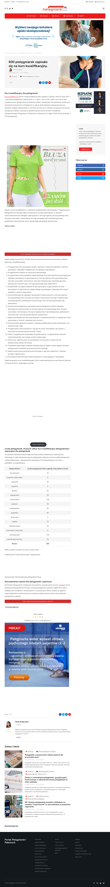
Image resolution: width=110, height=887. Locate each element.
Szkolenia (69, 16)
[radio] (33, 617)
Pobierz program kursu (38, 444)
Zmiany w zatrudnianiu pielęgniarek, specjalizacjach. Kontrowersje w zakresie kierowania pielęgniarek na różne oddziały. (46, 779)
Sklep (82, 16)
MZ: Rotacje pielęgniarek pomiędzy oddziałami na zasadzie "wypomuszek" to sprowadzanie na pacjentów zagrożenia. (48, 804)
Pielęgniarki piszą (39, 862)
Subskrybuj (91, 2)
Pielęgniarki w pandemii (41, 865)
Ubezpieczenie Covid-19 (41, 860)
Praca (57, 16)
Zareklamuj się (101, 2)
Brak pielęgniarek (39, 842)
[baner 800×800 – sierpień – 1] (37, 655)
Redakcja (7, 1)
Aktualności (15, 53)
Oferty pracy (38, 854)
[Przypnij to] (49, 82)
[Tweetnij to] (43, 82)
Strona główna (8, 53)
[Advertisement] (38, 132)
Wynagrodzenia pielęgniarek (42, 868)
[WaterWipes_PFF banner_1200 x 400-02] (55, 36)
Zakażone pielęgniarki (41, 871)
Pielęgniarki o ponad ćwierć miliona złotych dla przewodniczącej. (44, 756)
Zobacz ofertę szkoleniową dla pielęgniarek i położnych (38, 601)
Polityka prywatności (81, 851)
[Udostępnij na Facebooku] (40, 82)
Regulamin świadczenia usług (83, 854)
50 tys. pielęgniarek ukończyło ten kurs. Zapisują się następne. (37, 254)
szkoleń (62, 585)
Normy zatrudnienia (40, 848)
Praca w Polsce (59, 842)
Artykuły (32, 16)
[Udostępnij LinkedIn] (46, 82)
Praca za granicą (59, 845)
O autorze (18, 724)
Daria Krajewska (17, 69)
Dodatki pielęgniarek (40, 845)
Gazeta (45, 16)
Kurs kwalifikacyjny (12, 97)
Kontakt (13, 1)
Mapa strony (78, 857)
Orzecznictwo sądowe (41, 857)
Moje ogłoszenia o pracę (23, 1)
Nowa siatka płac (39, 851)
